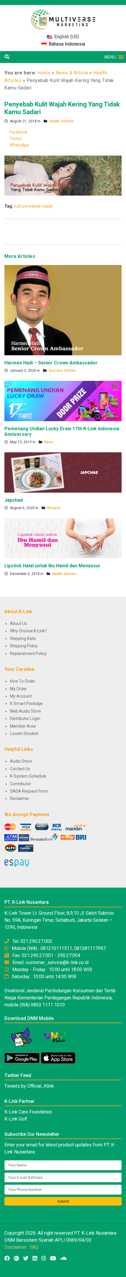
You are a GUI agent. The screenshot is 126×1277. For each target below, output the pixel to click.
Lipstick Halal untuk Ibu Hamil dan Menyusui (52, 566)
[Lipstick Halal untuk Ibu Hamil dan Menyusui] (63, 538)
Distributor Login (25, 718)
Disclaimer (19, 798)
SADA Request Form (29, 791)
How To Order (22, 681)
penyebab (32, 206)
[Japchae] (63, 472)
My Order (18, 688)
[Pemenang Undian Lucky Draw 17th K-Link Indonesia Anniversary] (63, 400)
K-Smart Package (26, 703)
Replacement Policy (28, 653)
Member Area (23, 726)
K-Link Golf (15, 1119)
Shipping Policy (24, 645)
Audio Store (21, 761)
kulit (18, 206)
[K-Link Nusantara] (63, 17)
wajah (47, 206)
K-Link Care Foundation (28, 1112)
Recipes (54, 508)
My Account (21, 696)
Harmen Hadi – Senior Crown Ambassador (51, 363)
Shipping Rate (23, 638)
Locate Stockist (24, 733)
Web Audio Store (25, 711)
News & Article (72, 73)
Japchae (13, 500)
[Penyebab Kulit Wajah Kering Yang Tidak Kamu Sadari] (63, 175)
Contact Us (20, 768)
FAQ (34, 1247)
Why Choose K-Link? (28, 631)
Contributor (20, 783)
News (48, 442)
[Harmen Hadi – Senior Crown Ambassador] (63, 309)
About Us (18, 623)
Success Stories (62, 371)
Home (44, 73)
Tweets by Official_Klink (29, 1086)
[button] (110, 57)
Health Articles (61, 121)
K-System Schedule (28, 776)
